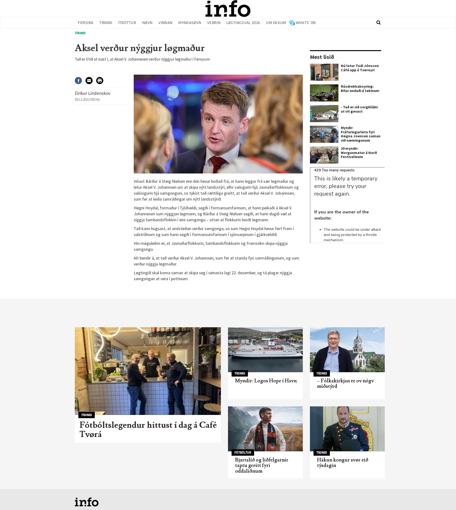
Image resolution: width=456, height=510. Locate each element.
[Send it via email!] (91, 80)
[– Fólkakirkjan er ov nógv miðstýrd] (347, 349)
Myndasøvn (189, 23)
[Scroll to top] (443, 497)
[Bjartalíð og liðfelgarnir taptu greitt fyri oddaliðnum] (265, 428)
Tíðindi (105, 23)
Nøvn (147, 23)
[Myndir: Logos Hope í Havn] (265, 349)
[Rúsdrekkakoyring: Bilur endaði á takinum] (324, 92)
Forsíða (85, 23)
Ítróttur (127, 23)
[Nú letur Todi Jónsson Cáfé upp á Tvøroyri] (324, 72)
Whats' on (306, 23)
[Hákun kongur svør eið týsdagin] (347, 428)
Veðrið (213, 23)
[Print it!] (101, 80)
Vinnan (165, 23)
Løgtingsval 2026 (243, 23)
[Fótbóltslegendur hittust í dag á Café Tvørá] (148, 371)
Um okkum (276, 23)
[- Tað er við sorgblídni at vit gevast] (324, 113)
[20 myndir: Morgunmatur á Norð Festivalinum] (324, 155)
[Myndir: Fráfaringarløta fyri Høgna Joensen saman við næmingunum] (324, 134)
